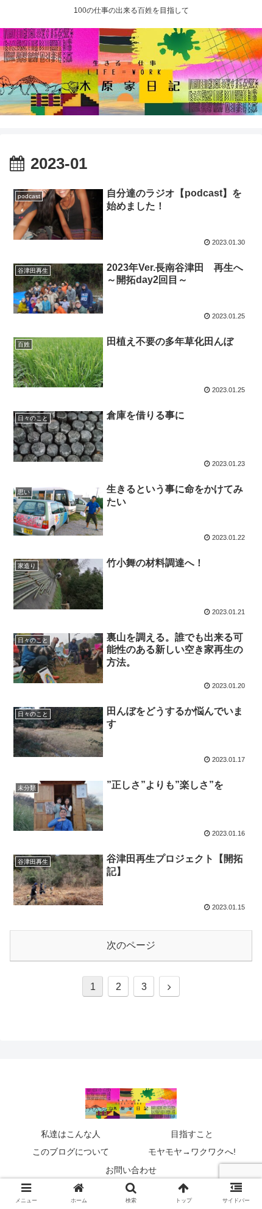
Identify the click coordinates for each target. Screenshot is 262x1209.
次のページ (131, 945)
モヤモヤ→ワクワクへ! (192, 1152)
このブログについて (70, 1152)
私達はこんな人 (71, 1134)
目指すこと (192, 1134)
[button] (236, 1051)
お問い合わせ (131, 1170)
